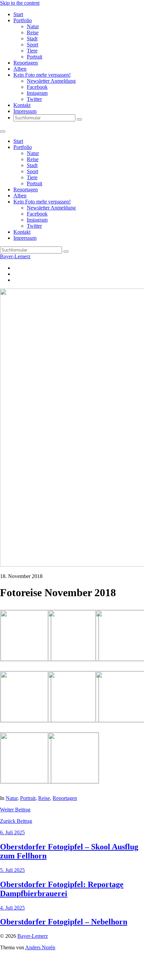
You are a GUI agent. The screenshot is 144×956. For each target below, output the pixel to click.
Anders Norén (40, 947)
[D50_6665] (73, 720)
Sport (32, 44)
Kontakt (21, 105)
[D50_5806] (26, 659)
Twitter (34, 99)
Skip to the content (20, 3)
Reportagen (25, 63)
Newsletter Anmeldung (51, 81)
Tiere (32, 50)
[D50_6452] (26, 720)
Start (18, 14)
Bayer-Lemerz (15, 256)
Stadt (32, 38)
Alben (19, 69)
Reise (33, 32)
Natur (33, 26)
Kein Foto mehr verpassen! (42, 75)
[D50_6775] (26, 781)
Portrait (34, 57)
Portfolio (22, 20)
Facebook (37, 87)
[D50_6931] (73, 781)
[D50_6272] (73, 659)
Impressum (25, 111)
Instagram (37, 93)
